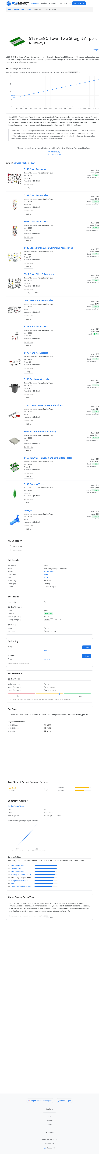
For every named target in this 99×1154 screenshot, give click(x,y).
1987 (30, 359)
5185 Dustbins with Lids (36, 379)
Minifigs (50, 1120)
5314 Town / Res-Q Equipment (39, 274)
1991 (30, 333)
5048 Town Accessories (36, 221)
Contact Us (49, 1144)
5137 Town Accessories (36, 195)
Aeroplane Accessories (19, 881)
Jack (12, 884)
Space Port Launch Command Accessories (27, 887)
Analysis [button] (52, 3)
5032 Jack (29, 510)
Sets (9, 9)
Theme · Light (65, 1101)
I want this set (85, 189)
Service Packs (19, 9)
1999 (30, 281)
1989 (30, 412)
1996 (30, 176)
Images (96, 50)
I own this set (85, 185)
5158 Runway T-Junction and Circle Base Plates (48, 457)
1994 (30, 202)
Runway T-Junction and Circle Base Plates (26, 874)
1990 (30, 386)
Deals (49, 1125)
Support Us (51, 1148)
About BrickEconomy (49, 1139)
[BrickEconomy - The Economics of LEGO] (17, 3)
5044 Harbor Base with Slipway (40, 431)
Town (29, 9)
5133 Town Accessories (36, 169)
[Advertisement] (51, 21)
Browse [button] (34, 3)
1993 (30, 228)
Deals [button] (43, 3)
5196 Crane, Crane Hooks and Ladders (44, 405)
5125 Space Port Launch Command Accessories (48, 247)
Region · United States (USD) (42, 1101)
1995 (30, 254)
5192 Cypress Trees (34, 484)
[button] (79, 72)
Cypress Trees (16, 868)
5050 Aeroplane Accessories (38, 300)
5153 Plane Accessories (36, 326)
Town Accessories (17, 865)
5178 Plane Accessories (36, 352)
